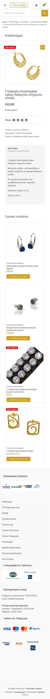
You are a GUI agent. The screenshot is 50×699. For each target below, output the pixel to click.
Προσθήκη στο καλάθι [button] (18, 276)
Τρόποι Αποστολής (10, 530)
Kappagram (20, 692)
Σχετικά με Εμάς (9, 519)
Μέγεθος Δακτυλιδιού (11, 548)
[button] (42, 47)
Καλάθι (5, 513)
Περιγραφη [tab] (12, 149)
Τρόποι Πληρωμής (10, 536)
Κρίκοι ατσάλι (33, 136)
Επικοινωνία (7, 525)
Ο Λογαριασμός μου (11, 507)
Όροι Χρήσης (8, 559)
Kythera (41, 692)
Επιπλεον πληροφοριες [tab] (18, 151)
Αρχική (4, 22)
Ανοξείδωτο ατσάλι (19, 136)
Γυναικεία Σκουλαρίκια (39, 22)
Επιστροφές (7, 542)
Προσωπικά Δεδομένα (12, 553)
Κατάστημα (13, 22)
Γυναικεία (24, 22)
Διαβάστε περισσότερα (18, 400)
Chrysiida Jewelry (34, 689)
